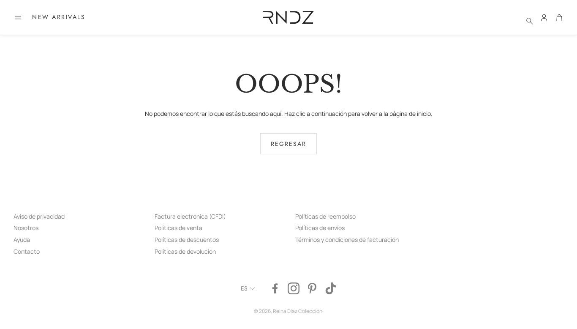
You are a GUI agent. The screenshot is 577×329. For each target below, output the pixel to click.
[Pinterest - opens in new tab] (312, 288)
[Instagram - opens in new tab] (293, 288)
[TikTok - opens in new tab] (331, 288)
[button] (18, 18)
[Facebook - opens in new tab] (275, 288)
